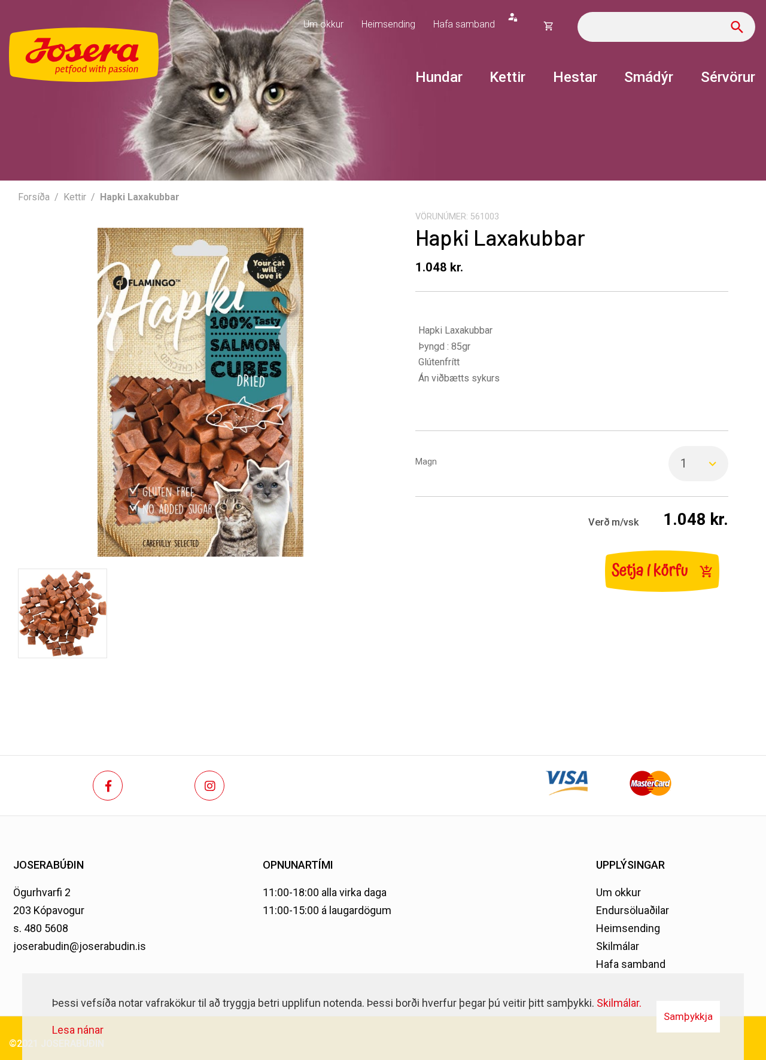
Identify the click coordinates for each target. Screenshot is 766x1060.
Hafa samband (630, 964)
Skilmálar (617, 946)
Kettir (74, 197)
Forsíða (34, 197)
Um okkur (618, 892)
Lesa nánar (78, 1030)
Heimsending (628, 928)
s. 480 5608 (40, 928)
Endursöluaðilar (632, 910)
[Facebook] (108, 786)
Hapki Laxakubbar (140, 197)
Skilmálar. (619, 1003)
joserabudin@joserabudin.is (79, 946)
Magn (426, 462)
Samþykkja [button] (688, 1016)
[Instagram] (209, 786)
